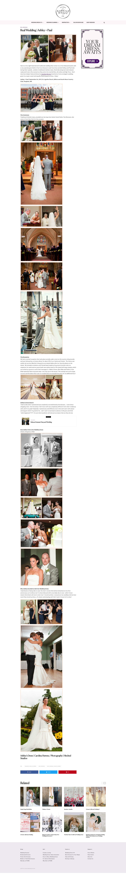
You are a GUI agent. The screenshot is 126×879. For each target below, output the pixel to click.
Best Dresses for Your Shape (72, 854)
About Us (90, 856)
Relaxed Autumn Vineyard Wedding (41, 422)
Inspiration (65, 22)
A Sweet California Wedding (26, 834)
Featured (33, 420)
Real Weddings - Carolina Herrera (54, 766)
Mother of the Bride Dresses (27, 858)
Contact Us (90, 858)
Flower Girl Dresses (25, 856)
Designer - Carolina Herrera (30, 766)
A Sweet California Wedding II (92, 809)
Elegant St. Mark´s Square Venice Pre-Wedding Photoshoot (50, 835)
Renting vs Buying (69, 858)
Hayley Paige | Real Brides (26, 809)
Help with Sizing (69, 856)
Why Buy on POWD (25, 860)
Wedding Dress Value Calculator (51, 854)
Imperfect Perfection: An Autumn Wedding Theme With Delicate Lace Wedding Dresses (95, 836)
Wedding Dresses (24, 852)
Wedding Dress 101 (36, 22)
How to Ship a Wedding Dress (50, 856)
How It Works (91, 852)
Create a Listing (47, 852)
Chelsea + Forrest (46, 809)
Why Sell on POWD (47, 860)
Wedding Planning (52, 22)
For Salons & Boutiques (49, 858)
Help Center (91, 854)
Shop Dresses (91, 22)
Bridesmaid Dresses (25, 854)
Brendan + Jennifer (68, 809)
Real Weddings (23, 27)
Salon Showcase (78, 22)
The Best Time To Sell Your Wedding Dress (73, 834)
